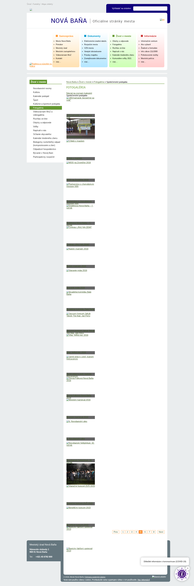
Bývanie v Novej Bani (43, 153)
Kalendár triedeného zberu (123, 55)
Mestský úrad (61, 48)
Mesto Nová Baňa (63, 41)
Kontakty (36, 4)
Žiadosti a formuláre (149, 48)
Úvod (29, 4)
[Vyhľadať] (165, 8)
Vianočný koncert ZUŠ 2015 (79, 503)
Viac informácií (143, 580)
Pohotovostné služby (149, 55)
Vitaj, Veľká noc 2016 (76, 352)
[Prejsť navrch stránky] (159, 577)
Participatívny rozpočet (43, 157)
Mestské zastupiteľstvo (65, 51)
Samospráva (66, 36)
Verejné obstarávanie (92, 51)
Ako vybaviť (146, 44)
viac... (58, 62)
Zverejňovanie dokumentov (95, 58)
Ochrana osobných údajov (95, 577)
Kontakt (59, 58)
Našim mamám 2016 (76, 266)
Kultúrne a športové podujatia (46, 104)
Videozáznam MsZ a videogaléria (42, 113)
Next (161, 532)
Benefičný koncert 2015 (77, 525)
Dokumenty (94, 36)
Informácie (150, 36)
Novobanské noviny (42, 88)
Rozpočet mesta (91, 44)
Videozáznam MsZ (63, 55)
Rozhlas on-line (118, 48)
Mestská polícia (147, 58)
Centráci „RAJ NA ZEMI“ (77, 244)
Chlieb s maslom (74, 158)
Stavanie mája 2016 (75, 287)
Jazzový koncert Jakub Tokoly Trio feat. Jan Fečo (80, 332)
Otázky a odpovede (120, 41)
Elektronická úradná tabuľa (95, 41)
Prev (116, 532)
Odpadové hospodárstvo (44, 149)
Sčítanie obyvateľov (42, 134)
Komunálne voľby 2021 (121, 58)
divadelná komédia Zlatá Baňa (80, 309)
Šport (35, 100)
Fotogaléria (117, 44)
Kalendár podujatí (41, 96)
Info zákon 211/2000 (149, 51)
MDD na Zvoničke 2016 (77, 180)
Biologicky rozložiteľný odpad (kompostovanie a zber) (46, 143)
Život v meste (123, 36)
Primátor (59, 44)
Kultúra (36, 92)
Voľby (35, 126)
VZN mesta (89, 48)
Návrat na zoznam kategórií (79, 93)
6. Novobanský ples (75, 438)
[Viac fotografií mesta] (41, 65)
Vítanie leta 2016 (74, 137)
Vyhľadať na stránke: (121, 8)
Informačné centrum (149, 41)
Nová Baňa (70, 21)
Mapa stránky (47, 4)
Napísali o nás (118, 51)
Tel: (31, 557)
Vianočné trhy (72, 482)
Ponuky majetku (91, 55)
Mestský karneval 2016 (77, 417)
